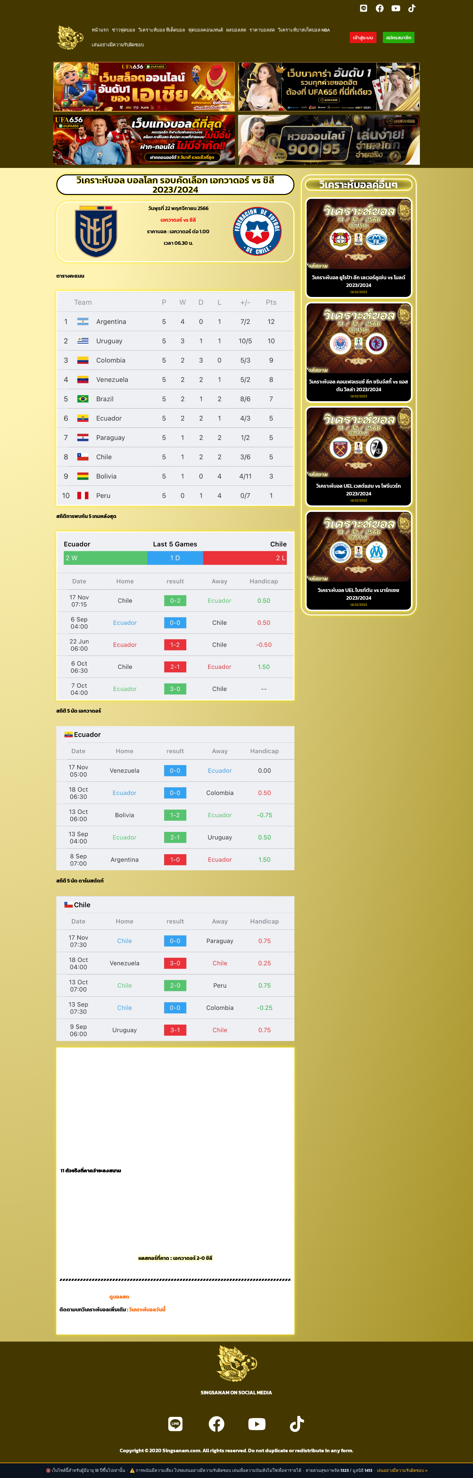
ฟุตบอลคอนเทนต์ (205, 29)
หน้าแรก (100, 29)
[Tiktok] (412, 8)
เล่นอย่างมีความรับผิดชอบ (118, 44)
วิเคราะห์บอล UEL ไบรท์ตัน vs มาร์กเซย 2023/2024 (358, 594)
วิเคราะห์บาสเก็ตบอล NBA (304, 29)
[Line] (364, 8)
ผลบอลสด (236, 29)
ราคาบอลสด (262, 29)
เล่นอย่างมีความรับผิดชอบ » (402, 1470)
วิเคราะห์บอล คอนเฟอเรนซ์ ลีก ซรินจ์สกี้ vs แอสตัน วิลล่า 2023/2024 (358, 385)
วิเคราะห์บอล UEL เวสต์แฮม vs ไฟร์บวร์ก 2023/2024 (358, 489)
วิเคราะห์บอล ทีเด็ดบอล (161, 29)
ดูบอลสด (119, 1296)
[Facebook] (380, 8)
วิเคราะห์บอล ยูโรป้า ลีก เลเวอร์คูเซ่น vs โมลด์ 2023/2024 (358, 281)
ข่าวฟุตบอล (123, 29)
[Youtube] (396, 8)
